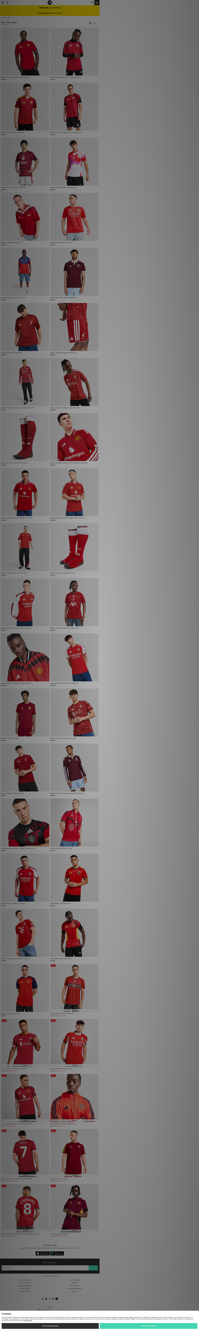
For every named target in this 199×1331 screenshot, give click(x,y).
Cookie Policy (28, 1320)
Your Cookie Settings (50, 1326)
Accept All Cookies (148, 1326)
